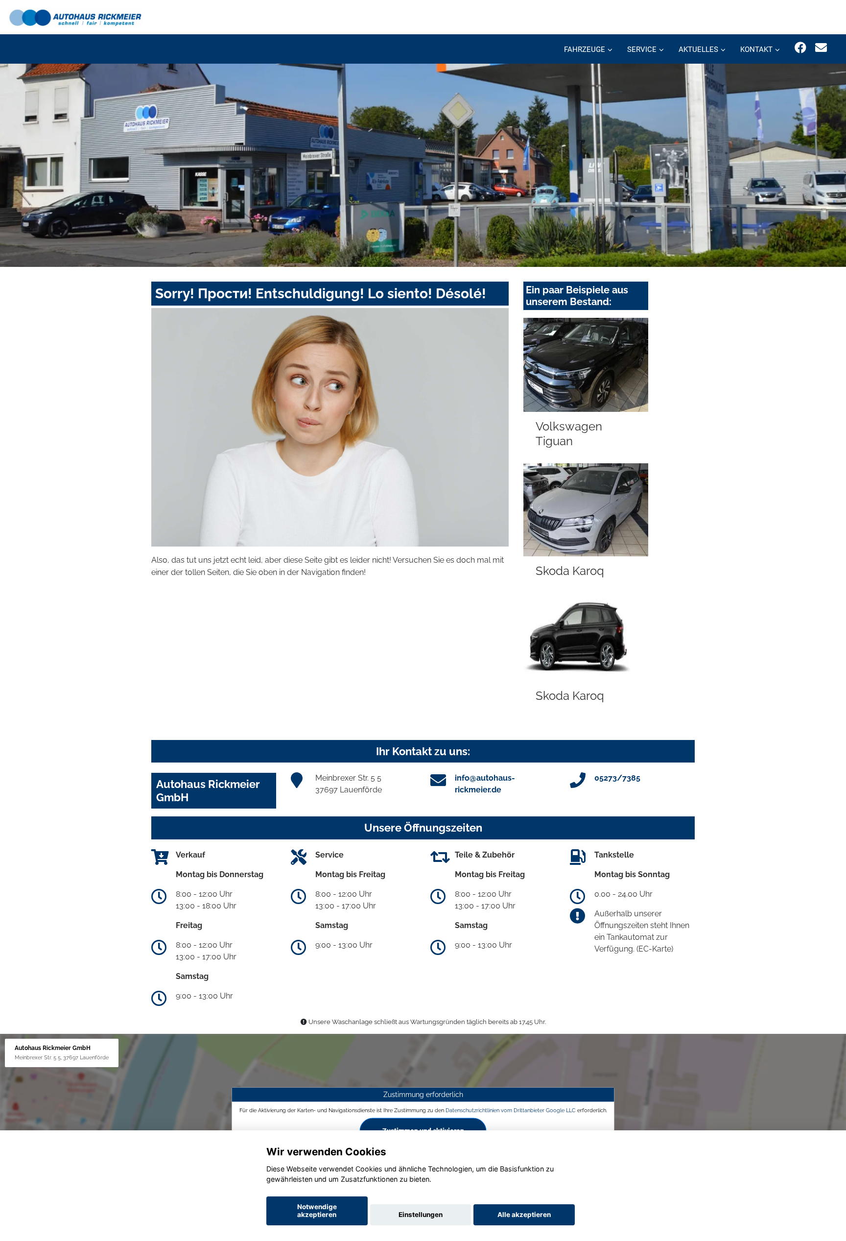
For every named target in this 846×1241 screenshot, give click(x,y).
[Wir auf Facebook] (800, 48)
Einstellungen (421, 1214)
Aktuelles (698, 49)
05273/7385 (617, 778)
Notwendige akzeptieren (317, 1210)
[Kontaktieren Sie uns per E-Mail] (821, 48)
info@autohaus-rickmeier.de (485, 783)
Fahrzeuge (584, 49)
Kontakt (756, 49)
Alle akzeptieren (524, 1214)
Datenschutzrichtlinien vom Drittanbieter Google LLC (511, 1109)
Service (642, 49)
